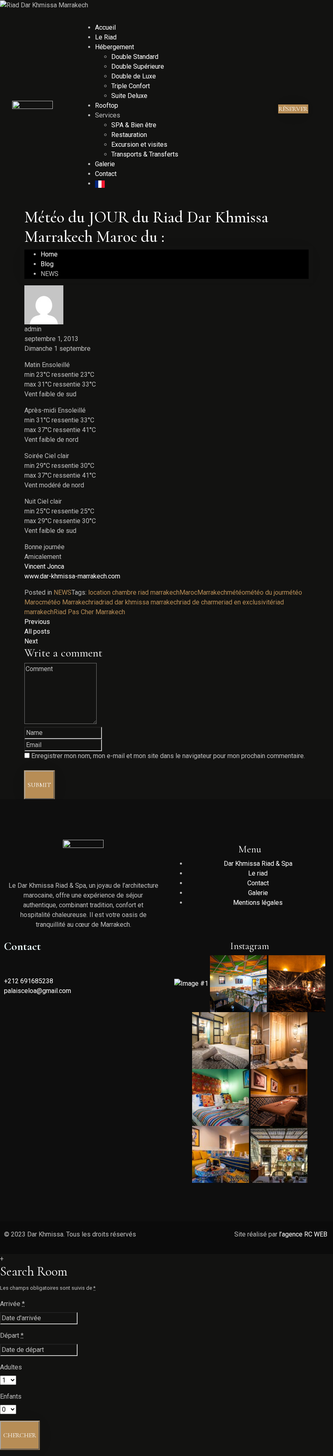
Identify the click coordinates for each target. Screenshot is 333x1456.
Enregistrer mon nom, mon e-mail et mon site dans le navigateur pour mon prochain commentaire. (168, 756)
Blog (47, 264)
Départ (12, 1335)
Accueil (105, 27)
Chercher (19, 1435)
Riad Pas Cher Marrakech (89, 612)
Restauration (129, 135)
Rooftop (106, 105)
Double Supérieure (137, 66)
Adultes (11, 1367)
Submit (39, 785)
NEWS (62, 592)
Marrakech (212, 592)
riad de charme (201, 602)
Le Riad (106, 37)
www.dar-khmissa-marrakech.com (72, 576)
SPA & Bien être (133, 125)
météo (236, 592)
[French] (100, 183)
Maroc (188, 592)
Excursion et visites (139, 144)
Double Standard (134, 57)
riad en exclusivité (247, 602)
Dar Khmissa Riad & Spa (258, 863)
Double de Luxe (133, 76)
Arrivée (12, 1304)
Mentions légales (258, 902)
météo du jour (264, 592)
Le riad (258, 873)
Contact (106, 174)
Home (49, 254)
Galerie (105, 164)
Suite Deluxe (129, 96)
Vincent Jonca (44, 566)
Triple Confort (130, 86)
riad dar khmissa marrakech (141, 602)
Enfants (11, 1396)
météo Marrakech (67, 602)
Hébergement (114, 47)
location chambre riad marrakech (133, 592)
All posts (37, 631)
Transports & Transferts (144, 154)
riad (97, 602)
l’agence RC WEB (304, 1234)
